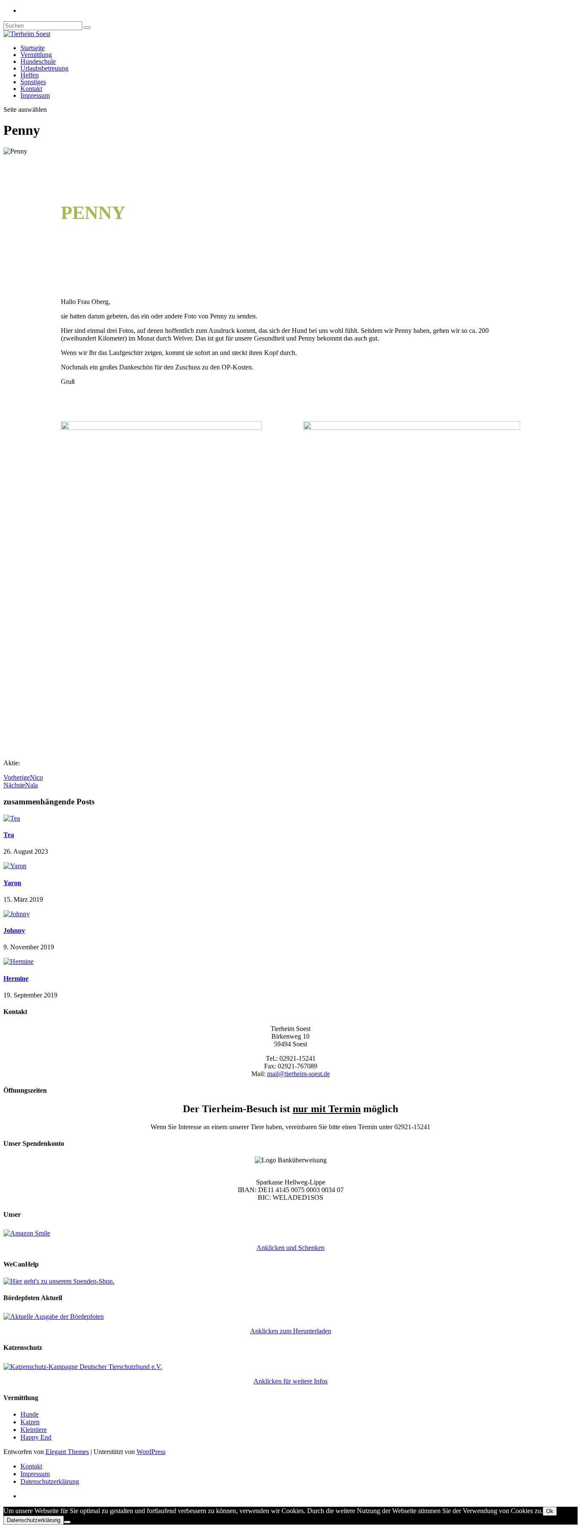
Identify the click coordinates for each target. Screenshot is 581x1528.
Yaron (12, 882)
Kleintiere (33, 1429)
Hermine (15, 978)
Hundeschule (38, 61)
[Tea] (11, 818)
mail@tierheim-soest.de (298, 1073)
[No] (67, 1522)
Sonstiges (33, 81)
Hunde (29, 1414)
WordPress (151, 1451)
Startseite (32, 47)
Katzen (30, 1422)
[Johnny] (16, 913)
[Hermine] (18, 961)
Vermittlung (36, 54)
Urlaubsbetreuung (44, 68)
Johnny (14, 930)
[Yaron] (14, 865)
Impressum (35, 95)
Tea (8, 834)
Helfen (29, 75)
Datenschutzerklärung (49, 1481)
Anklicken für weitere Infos (290, 1381)
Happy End (35, 1437)
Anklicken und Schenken (290, 1247)
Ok (549, 1511)
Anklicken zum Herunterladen (290, 1331)
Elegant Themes (67, 1451)
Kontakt (31, 88)
